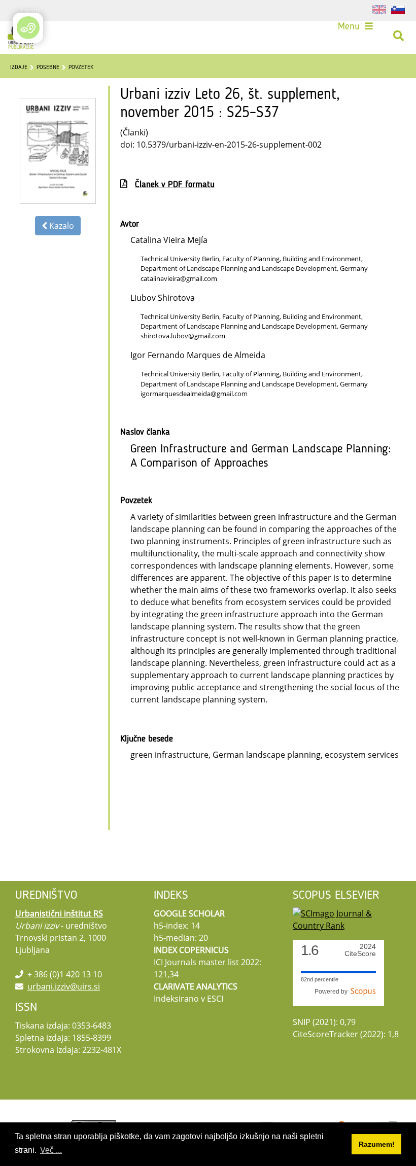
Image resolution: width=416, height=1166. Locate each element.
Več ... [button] (51, 1150)
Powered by (333, 991)
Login (30, 10)
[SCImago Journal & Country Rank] (347, 918)
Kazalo (60, 225)
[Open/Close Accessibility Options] (28, 27)
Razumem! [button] (377, 1144)
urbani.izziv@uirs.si (63, 986)
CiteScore (360, 950)
